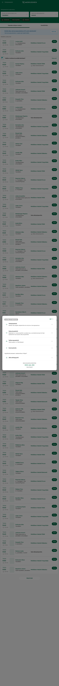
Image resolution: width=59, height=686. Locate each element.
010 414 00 (29, 365)
